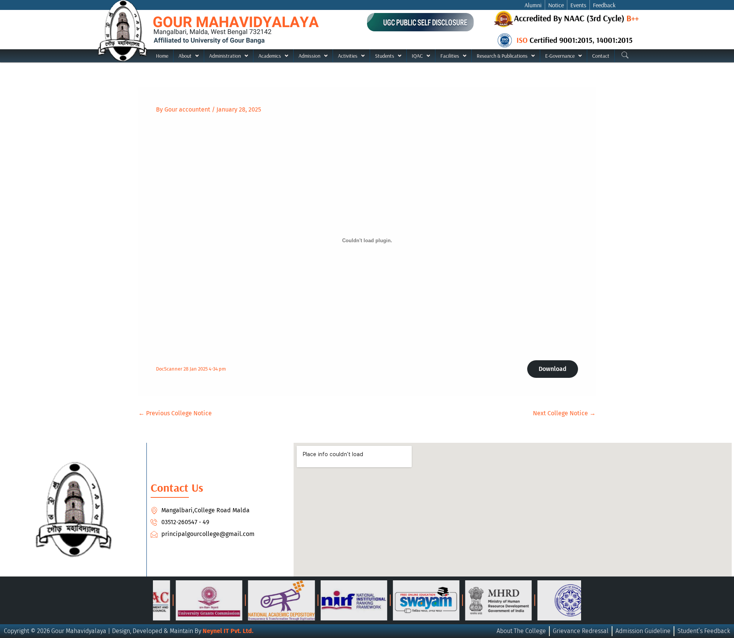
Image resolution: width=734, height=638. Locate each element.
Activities (347, 55)
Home (162, 55)
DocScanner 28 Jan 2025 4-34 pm (191, 369)
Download (553, 368)
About (185, 55)
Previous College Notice (175, 413)
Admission (309, 55)
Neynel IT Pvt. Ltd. (228, 631)
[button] (189, 55)
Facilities (449, 55)
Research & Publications (502, 55)
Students (384, 55)
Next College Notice (564, 413)
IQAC (417, 55)
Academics (269, 55)
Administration (225, 55)
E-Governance (560, 55)
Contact (600, 55)
